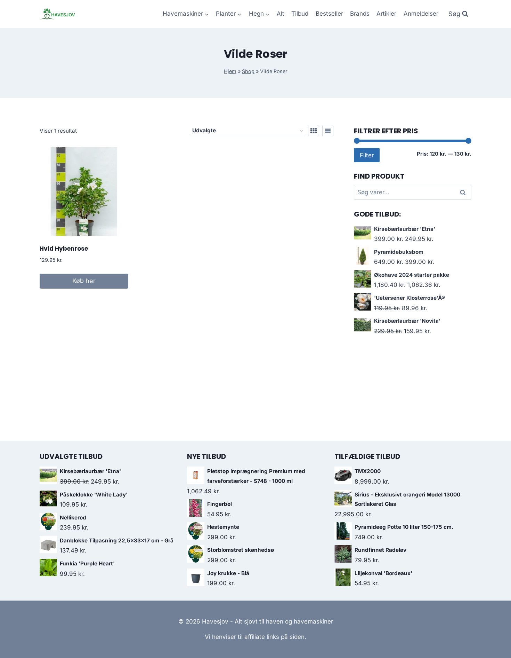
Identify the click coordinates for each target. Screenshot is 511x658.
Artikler (386, 13)
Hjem (230, 71)
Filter (367, 155)
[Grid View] (313, 131)
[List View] (327, 131)
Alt (280, 13)
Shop (248, 71)
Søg (464, 192)
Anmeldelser (421, 13)
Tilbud (299, 13)
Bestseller (329, 13)
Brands (360, 13)
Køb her (84, 280)
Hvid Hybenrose (64, 248)
